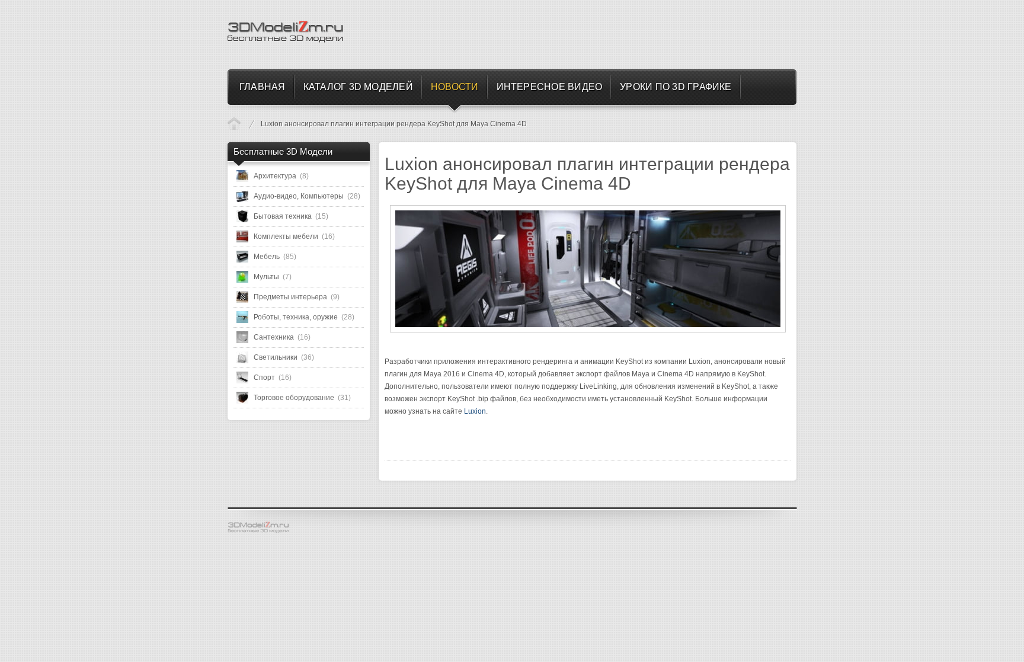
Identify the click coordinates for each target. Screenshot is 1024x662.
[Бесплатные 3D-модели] (263, 527)
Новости (234, 123)
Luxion (475, 411)
